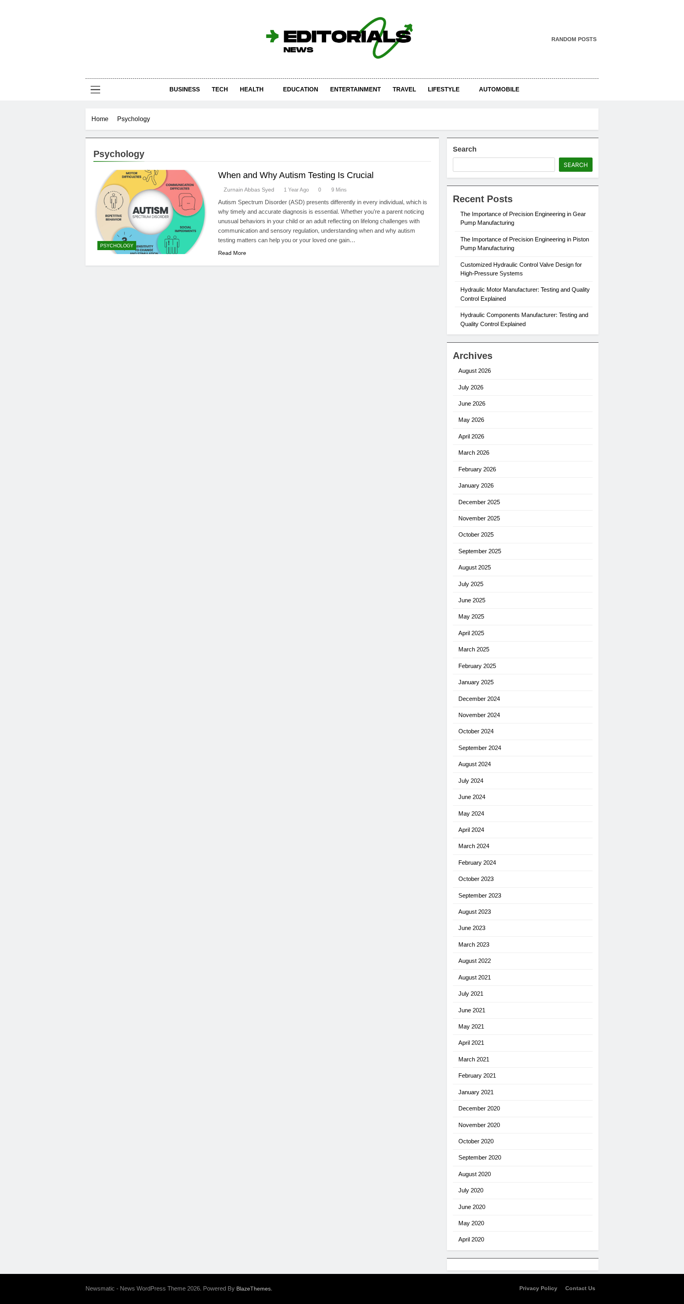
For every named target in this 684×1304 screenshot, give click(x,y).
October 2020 (476, 1141)
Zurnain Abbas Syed (249, 189)
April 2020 (471, 1239)
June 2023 (471, 927)
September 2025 (479, 551)
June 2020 (471, 1206)
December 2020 (479, 1108)
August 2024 (474, 764)
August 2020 (474, 1174)
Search (465, 149)
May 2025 (471, 616)
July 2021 (470, 993)
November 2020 (479, 1125)
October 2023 (476, 878)
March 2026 (473, 452)
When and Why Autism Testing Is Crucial (296, 175)
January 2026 (476, 485)
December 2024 (479, 698)
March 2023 (473, 944)
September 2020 (479, 1157)
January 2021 (476, 1092)
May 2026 (471, 419)
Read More (232, 253)
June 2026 (471, 403)
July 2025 (470, 584)
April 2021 (471, 1042)
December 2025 (479, 502)
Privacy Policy (538, 1288)
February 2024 (477, 862)
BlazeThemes (253, 1288)
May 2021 (471, 1026)
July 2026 (470, 387)
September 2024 (479, 747)
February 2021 (477, 1075)
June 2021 (471, 1010)
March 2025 (473, 649)
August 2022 (474, 960)
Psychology (116, 246)
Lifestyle (444, 89)
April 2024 (471, 829)
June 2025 (471, 600)
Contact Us (580, 1288)
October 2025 (476, 534)
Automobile (499, 89)
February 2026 (477, 469)
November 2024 (479, 715)
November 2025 (479, 518)
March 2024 (473, 846)
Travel (404, 89)
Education (300, 89)
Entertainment (355, 89)
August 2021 (474, 977)
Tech (220, 89)
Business (184, 89)
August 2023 (474, 911)
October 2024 (476, 731)
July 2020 (470, 1190)
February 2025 (477, 665)
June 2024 (471, 796)
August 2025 (474, 567)
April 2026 (471, 436)
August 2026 (474, 370)
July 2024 (470, 780)
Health (252, 89)
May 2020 (471, 1223)
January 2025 (476, 682)
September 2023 (479, 895)
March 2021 (473, 1059)
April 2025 (471, 633)
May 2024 (471, 813)
